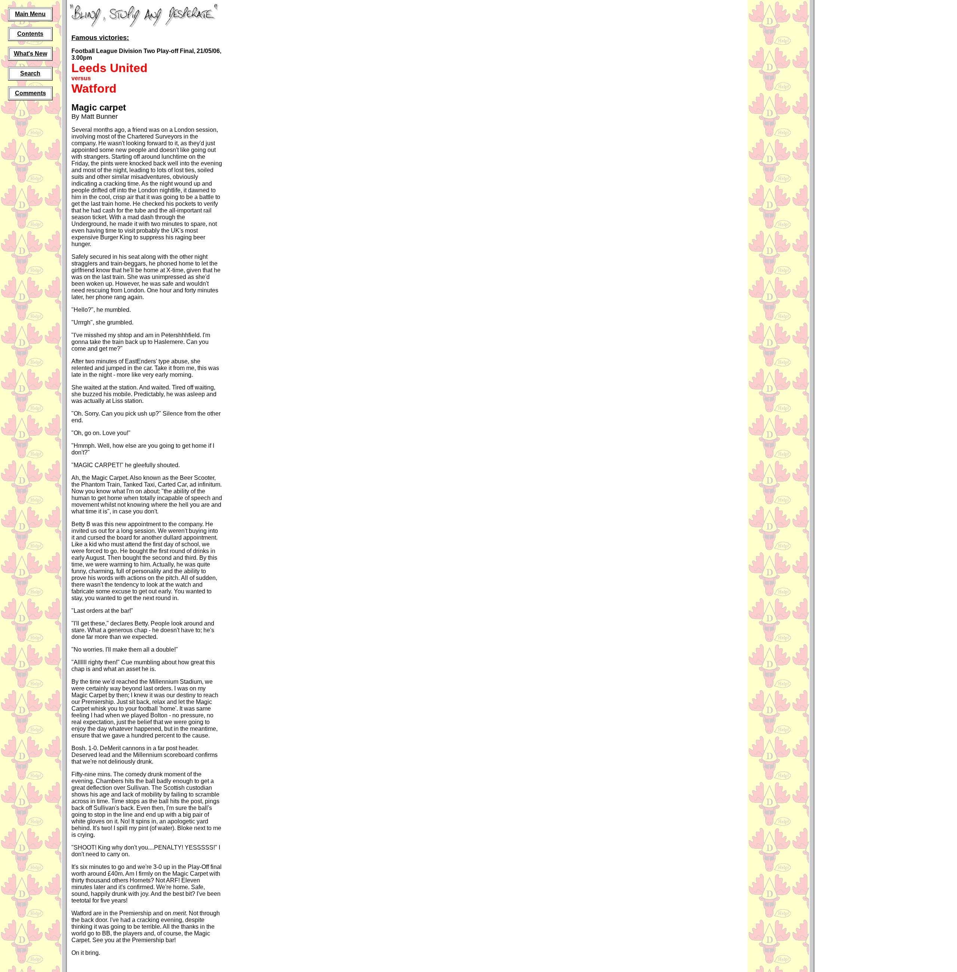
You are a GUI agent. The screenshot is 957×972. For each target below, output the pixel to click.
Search (30, 73)
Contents (30, 34)
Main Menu (30, 14)
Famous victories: (100, 37)
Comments (30, 93)
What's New (30, 53)
